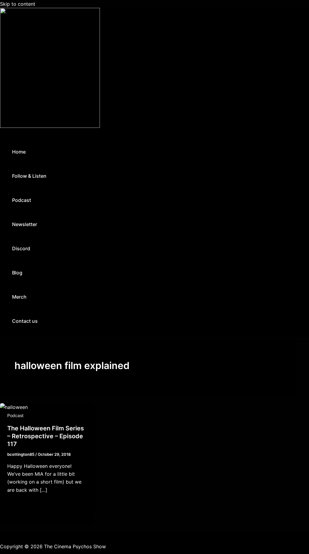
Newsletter (24, 224)
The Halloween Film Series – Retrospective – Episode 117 (45, 436)
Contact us (25, 321)
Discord (21, 248)
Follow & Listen (29, 176)
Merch (19, 297)
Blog (17, 273)
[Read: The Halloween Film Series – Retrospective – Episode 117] (14, 407)
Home (19, 152)
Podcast (21, 200)
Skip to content (17, 4)
